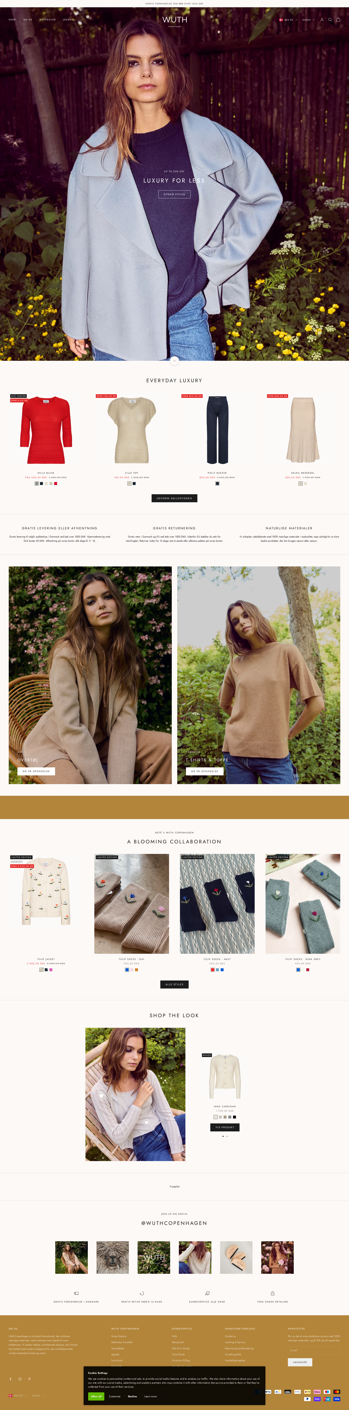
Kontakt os (230, 1336)
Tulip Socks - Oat (132, 959)
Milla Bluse (46, 473)
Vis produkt (225, 1127)
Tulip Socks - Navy (217, 959)
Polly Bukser (217, 473)
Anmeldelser (118, 1348)
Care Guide (178, 1354)
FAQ (174, 1336)
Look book (117, 1360)
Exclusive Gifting (181, 1360)
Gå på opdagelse (36, 771)
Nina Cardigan (225, 1106)
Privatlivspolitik (233, 1354)
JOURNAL (69, 19)
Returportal (178, 1342)
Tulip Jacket (46, 959)
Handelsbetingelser (235, 1360)
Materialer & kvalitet (121, 1342)
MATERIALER (48, 19)
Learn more (151, 1396)
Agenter (115, 1354)
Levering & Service (235, 1342)
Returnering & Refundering (239, 1348)
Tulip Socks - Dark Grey (303, 959)
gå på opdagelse (204, 771)
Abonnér (300, 1362)
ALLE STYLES (174, 984)
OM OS (28, 19)
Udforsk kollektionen (174, 498)
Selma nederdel (303, 473)
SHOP (12, 19)
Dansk (307, 19)
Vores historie (118, 1336)
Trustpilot (174, 1186)
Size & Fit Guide (181, 1348)
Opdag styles (174, 194)
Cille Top (131, 473)
